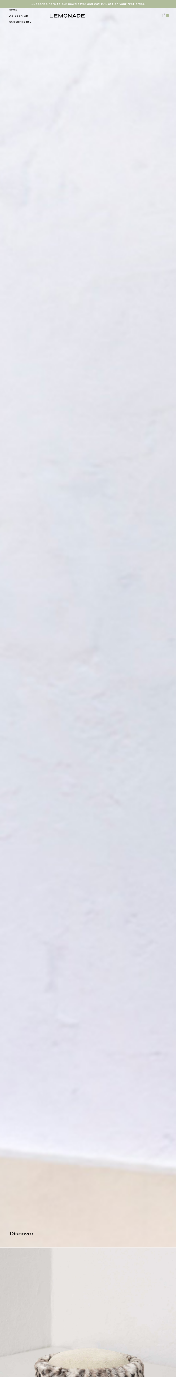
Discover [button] (22, 1233)
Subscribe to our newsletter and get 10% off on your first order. (88, 3)
